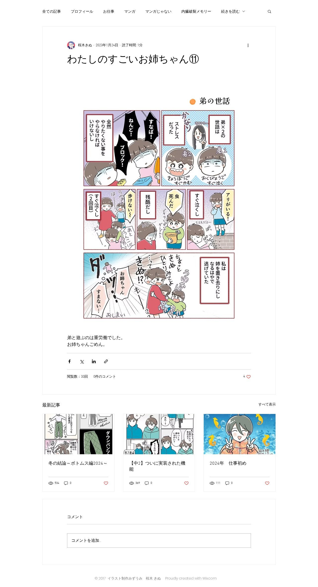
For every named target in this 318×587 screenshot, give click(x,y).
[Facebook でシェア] (69, 361)
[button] (269, 11)
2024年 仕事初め (228, 463)
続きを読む (230, 11)
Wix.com (209, 578)
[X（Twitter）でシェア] (81, 361)
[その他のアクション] (248, 45)
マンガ (129, 11)
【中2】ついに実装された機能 (157, 466)
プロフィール (82, 11)
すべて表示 (267, 405)
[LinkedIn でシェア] (93, 361)
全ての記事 (51, 11)
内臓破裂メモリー (196, 11)
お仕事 (108, 11)
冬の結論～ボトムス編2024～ (78, 463)
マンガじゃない (158, 11)
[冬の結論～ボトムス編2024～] (78, 434)
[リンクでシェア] (106, 361)
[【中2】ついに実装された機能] (159, 434)
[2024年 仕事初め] (240, 434)
